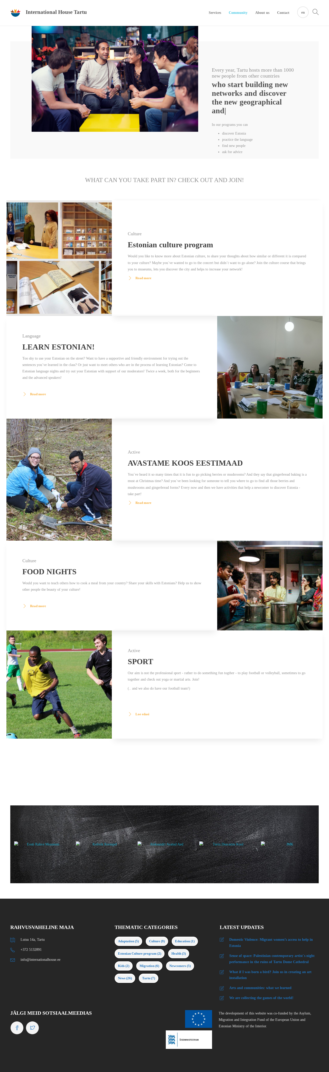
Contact (283, 13)
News (125, 955)
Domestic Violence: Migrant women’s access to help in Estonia (271, 920)
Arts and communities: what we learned (260, 965)
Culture (157, 918)
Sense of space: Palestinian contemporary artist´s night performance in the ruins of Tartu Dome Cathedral (272, 936)
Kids (123, 943)
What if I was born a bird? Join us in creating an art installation (270, 952)
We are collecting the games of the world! (261, 975)
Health (178, 930)
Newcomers (180, 943)
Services (215, 13)
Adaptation (128, 918)
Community (238, 13)
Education (185, 918)
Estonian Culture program (139, 930)
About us (262, 13)
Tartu (148, 955)
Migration (149, 943)
